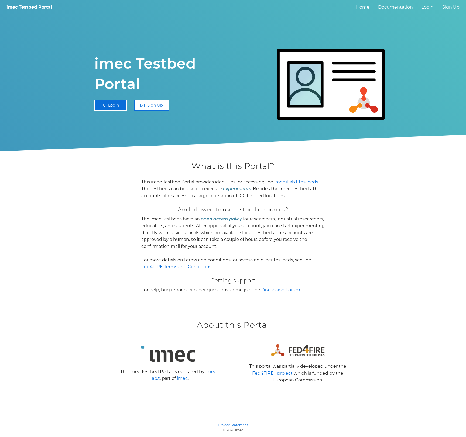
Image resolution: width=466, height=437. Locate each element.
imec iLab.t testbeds (296, 182)
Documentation (395, 7)
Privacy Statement (233, 425)
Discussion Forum (280, 289)
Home (362, 7)
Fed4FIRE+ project (272, 373)
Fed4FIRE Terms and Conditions (176, 266)
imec (182, 378)
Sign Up (451, 7)
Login (428, 7)
